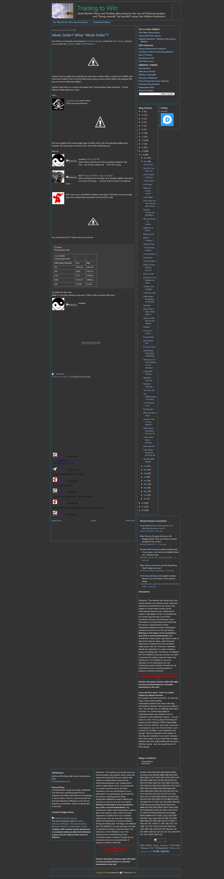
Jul (145, 477)
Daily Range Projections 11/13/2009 (148, 299)
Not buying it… (149, 409)
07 (143, 507)
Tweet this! (60, 374)
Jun (145, 481)
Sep (146, 470)
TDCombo (175, 845)
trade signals (161, 851)
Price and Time (149, 347)
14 (143, 137)
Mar (146, 491)
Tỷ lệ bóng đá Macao (149, 576)
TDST (151, 848)
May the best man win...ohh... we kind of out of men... (156, 557)
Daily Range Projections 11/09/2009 (148, 353)
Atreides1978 (146, 549)
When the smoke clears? (147, 191)
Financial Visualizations (149, 84)
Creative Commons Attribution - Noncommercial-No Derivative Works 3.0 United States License (69, 823)
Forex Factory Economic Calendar (154, 81)
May (146, 484)
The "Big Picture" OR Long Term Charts (70, 22)
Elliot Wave (146, 845)
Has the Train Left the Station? (148, 422)
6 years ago (170, 570)
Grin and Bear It (149, 254)
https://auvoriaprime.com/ (162, 526)
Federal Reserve (88, 44)
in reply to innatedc (105, 176)
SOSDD (146, 327)
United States (118, 41)
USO (151, 851)
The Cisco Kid (149, 390)
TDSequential (161, 848)
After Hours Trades (147, 71)
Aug (146, 473)
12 (143, 144)
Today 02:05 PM (90, 176)
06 (143, 510)
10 (143, 151)
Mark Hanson (146, 536)
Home (93, 521)
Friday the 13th (149, 293)
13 (143, 140)
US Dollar (143, 851)
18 (143, 122)
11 (143, 147)
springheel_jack (72, 101)
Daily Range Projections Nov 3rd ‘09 (149, 431)
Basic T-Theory (145, 55)
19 (143, 119)
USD (147, 851)
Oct (145, 466)
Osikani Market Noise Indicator (152, 49)
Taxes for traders (146, 90)
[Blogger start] (121, 872)
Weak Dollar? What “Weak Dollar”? (80, 35)
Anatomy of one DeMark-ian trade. (149, 280)
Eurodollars (57, 41)
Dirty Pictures (145, 68)
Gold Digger (148, 197)
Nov (146, 161)
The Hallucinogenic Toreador (149, 396)
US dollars (90, 41)
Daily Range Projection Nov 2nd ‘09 (149, 452)
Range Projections (161, 845)
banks (99, 41)
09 (143, 155)
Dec (146, 158)
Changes (147, 305)
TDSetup (172, 848)
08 (143, 503)
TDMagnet (144, 848)
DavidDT (164, 111)
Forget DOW (148, 337)
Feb (146, 495)
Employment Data (146, 87)
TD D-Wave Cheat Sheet (149, 33)
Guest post (147, 258)
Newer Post (56, 521)
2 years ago (158, 531)
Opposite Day (148, 244)
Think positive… (149, 181)
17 (143, 126)
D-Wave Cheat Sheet (146, 531)
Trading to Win (101, 872)
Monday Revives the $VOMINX (149, 212)
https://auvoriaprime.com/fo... (154, 528)
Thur (134, 872)
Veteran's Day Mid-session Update (149, 321)
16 (143, 129)
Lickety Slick (148, 165)
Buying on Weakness (148, 78)
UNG (178, 848)
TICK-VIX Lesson (146, 61)
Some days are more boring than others (149, 203)
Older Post (130, 521)
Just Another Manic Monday (148, 440)
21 (143, 111)
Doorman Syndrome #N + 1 (148, 544)
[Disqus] (93, 417)
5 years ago (162, 544)
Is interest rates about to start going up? (152, 570)
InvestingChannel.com (61, 781)
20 (143, 115)
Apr (145, 488)
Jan (145, 499)
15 (143, 133)
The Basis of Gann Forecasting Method (156, 52)
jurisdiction (71, 44)
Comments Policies (101, 22)
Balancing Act (148, 234)
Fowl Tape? (148, 184)
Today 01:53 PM (92, 159)
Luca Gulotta (146, 526)
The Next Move (149, 261)
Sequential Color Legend (150, 36)
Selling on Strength (147, 75)
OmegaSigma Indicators (147, 762)
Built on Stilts (148, 274)
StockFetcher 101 (146, 58)
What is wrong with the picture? (149, 267)
